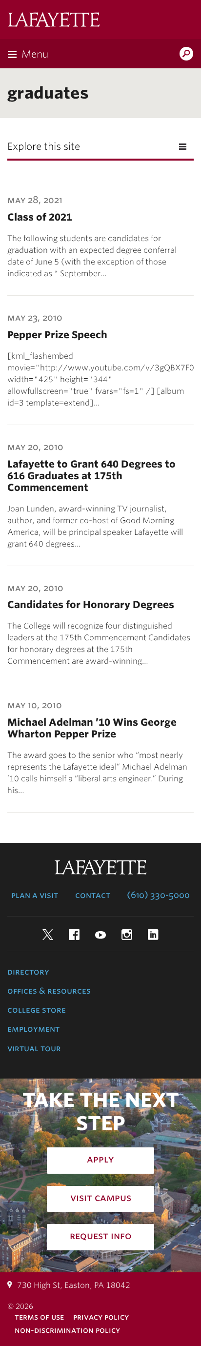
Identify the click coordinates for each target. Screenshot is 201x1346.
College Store (36, 1010)
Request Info (101, 1236)
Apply (100, 1159)
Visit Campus (100, 1197)
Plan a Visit (34, 895)
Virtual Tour (34, 1048)
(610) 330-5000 (158, 895)
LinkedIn (153, 934)
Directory (28, 972)
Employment (33, 1029)
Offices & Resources (49, 991)
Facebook (74, 934)
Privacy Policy (101, 1317)
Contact (92, 895)
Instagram (127, 934)
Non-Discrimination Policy (67, 1330)
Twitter (48, 934)
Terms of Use (39, 1317)
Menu (34, 54)
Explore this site (43, 146)
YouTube (100, 934)
